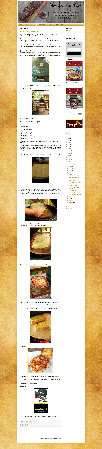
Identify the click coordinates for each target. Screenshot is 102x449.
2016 (69, 152)
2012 (69, 159)
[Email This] (21, 425)
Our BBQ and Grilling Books (63, 24)
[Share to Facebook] (26, 425)
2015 (69, 153)
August (70, 170)
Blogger (60, 438)
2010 (69, 206)
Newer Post (22, 429)
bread (31, 422)
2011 (69, 161)
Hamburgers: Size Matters (74, 175)
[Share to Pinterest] (27, 425)
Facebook (68, 33)
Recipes (26, 24)
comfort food (34, 422)
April (70, 198)
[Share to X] (24, 425)
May (70, 196)
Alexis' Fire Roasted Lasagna (31, 31)
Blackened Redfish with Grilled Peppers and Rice (75, 183)
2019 (69, 146)
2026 (69, 133)
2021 (69, 142)
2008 (69, 210)
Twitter (67, 35)
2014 (69, 155)
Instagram (68, 30)
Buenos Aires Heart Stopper (75, 190)
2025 (69, 135)
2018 (69, 148)
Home (20, 24)
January (70, 204)
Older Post (59, 429)
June (70, 174)
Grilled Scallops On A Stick (74, 192)
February (71, 202)
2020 (69, 144)
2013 (69, 157)
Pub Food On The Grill (73, 185)
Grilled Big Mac (72, 180)
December (71, 163)
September (71, 168)
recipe (43, 422)
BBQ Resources (42, 24)
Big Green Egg (26, 422)
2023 (69, 138)
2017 (69, 150)
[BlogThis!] (23, 425)
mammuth (50, 438)
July (70, 172)
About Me (33, 24)
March (70, 200)
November (71, 164)
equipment (40, 422)
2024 (69, 137)
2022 (69, 140)
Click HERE (34, 418)
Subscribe (74, 54)
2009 (69, 208)
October (70, 166)
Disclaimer (50, 24)
